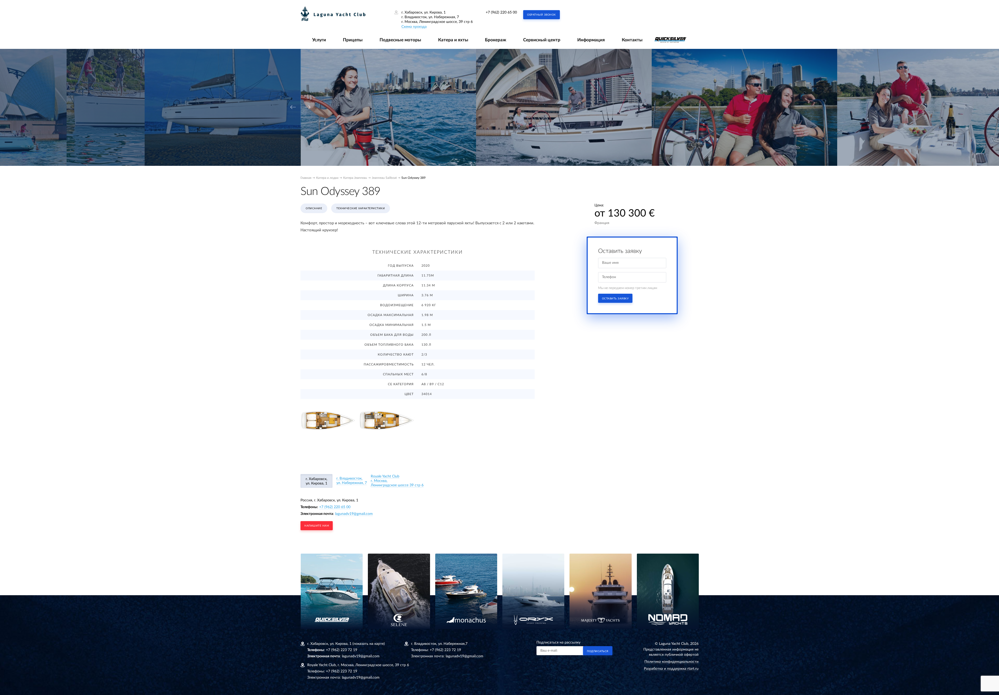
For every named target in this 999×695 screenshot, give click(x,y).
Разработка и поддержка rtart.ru (671, 669)
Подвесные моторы (400, 40)
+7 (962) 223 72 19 (341, 650)
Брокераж (495, 40)
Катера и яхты (453, 40)
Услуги (319, 40)
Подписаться (598, 651)
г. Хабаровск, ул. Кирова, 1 (316, 481)
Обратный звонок (541, 15)
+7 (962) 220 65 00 (501, 12)
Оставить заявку (615, 298)
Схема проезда (414, 27)
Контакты (632, 40)
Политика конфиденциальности (671, 662)
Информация (591, 40)
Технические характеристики (360, 208)
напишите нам (316, 525)
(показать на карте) (369, 644)
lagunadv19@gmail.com (354, 514)
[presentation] (293, 107)
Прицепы (353, 40)
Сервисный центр (541, 40)
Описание (314, 208)
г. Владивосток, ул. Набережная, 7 (351, 481)
